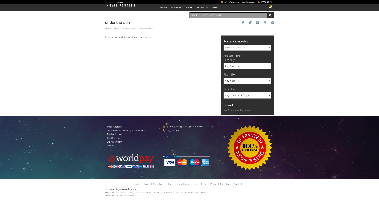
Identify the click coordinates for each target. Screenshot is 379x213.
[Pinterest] (272, 22)
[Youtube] (257, 22)
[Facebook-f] (242, 22)
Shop (116, 28)
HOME (163, 7)
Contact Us (239, 184)
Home (108, 28)
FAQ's (189, 7)
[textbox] (247, 47)
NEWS (215, 7)
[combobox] (228, 15)
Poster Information (153, 184)
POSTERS (176, 7)
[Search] (270, 15)
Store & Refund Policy (178, 184)
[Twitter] (250, 22)
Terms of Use (200, 184)
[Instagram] (265, 22)
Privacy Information (220, 184)
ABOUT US (202, 7)
